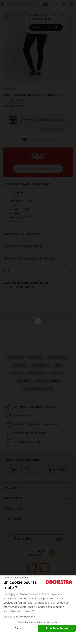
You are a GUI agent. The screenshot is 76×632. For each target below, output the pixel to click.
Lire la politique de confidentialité (19, 617)
